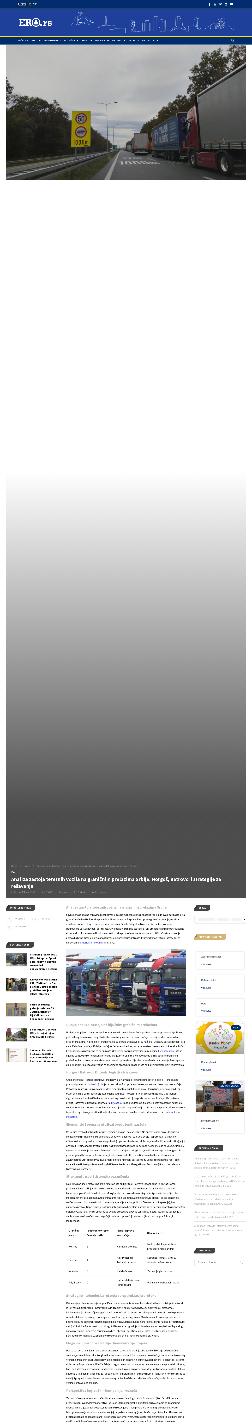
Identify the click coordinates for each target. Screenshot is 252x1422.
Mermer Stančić (210, 1120)
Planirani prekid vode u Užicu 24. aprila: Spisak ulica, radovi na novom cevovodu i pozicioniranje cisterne (217, 1163)
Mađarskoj (93, 1084)
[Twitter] (220, 4)
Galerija (134, 40)
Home (14, 866)
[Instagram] (215, 4)
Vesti (34, 40)
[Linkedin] (226, 4)
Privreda (100, 40)
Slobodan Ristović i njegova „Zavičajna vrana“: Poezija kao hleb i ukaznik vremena (43, 1056)
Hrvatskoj (116, 1102)
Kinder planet (208, 1062)
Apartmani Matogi (211, 956)
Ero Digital (148, 40)
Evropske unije (166, 1050)
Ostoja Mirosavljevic (25, 892)
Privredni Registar (55, 40)
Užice (72, 40)
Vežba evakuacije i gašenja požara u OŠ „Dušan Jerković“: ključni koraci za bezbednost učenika (216, 1199)
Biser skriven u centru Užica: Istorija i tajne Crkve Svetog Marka (43, 1033)
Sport (85, 40)
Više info (206, 964)
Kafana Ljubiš (208, 980)
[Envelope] (231, 4)
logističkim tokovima (91, 942)
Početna (23, 40)
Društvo (117, 40)
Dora (203, 1003)
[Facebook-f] (209, 4)
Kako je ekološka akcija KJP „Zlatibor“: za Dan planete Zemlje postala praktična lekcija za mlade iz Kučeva (219, 1181)
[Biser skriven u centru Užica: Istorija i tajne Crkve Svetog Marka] (16, 1034)
